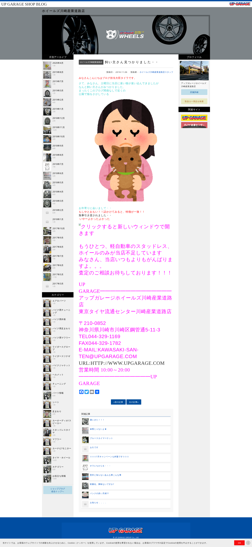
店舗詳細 (194, 92)
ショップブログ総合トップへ (57, 490)
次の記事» (134, 402)
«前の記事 (118, 402)
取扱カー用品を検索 (194, 101)
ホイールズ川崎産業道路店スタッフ (156, 72)
